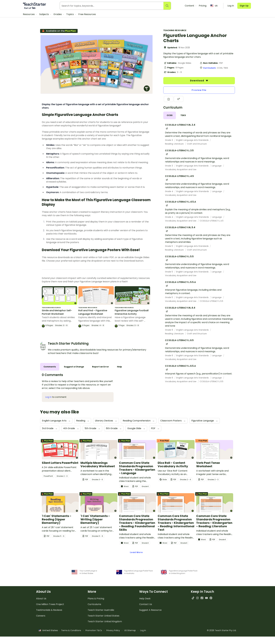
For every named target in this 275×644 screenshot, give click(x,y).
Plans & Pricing (96, 598)
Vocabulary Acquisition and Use (180, 169)
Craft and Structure (197, 143)
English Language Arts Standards (192, 140)
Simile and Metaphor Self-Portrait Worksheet (57, 312)
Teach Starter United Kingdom (105, 621)
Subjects (44, 14)
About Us (41, 598)
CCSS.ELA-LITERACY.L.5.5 (211, 301)
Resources (29, 14)
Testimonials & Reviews (49, 610)
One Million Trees (50, 604)
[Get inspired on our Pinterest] (211, 598)
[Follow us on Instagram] (197, 598)
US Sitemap (130, 630)
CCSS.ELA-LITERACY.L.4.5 (211, 220)
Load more (136, 552)
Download (197, 80)
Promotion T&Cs (94, 630)
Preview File (199, 90)
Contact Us (145, 604)
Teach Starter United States (103, 615)
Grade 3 (169, 140)
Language (217, 165)
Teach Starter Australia (101, 610)
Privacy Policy (113, 630)
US (216, 5)
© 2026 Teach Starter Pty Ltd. (221, 630)
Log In (143, 630)
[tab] (169, 115)
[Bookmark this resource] (168, 99)
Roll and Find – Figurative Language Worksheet (92, 312)
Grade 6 (169, 329)
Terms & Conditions (71, 630)
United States (49, 630)
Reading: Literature (174, 143)
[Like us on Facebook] (202, 598)
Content (190, 5)
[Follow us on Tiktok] (193, 598)
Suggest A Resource (150, 610)
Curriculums (94, 604)
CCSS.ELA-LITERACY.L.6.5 (211, 381)
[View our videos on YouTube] (206, 598)
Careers (40, 615)
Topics (70, 14)
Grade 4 (169, 191)
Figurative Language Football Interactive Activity (132, 312)
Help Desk (145, 598)
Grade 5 (169, 246)
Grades (57, 14)
